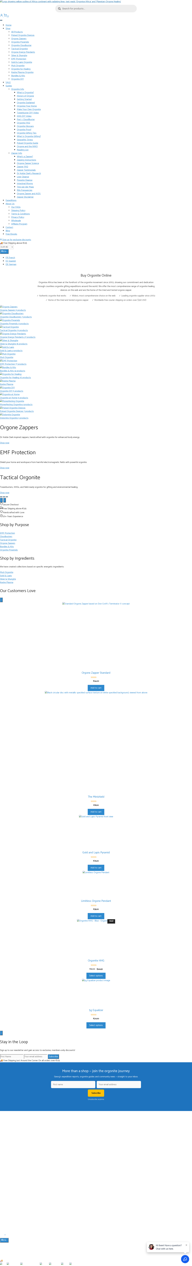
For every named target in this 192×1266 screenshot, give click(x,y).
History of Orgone (25, 96)
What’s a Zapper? (25, 157)
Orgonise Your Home (27, 106)
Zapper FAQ (22, 167)
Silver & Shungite (19, 55)
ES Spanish (11, 261)
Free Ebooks (11, 234)
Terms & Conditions (20, 214)
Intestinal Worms (25, 183)
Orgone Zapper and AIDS (29, 194)
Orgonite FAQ (23, 123)
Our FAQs (16, 207)
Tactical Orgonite (19, 49)
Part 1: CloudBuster (26, 119)
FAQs (8, 1201)
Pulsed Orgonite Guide (27, 143)
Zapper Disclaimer (25, 197)
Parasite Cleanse (24, 180)
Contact (9, 227)
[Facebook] (2, 1235)
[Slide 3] (7, 496)
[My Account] (2, 16)
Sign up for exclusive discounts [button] (16, 240)
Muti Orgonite (17, 66)
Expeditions (11, 200)
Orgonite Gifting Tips (26, 133)
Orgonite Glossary (25, 126)
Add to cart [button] (96, 688)
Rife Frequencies (24, 190)
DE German (11, 264)
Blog (8, 231)
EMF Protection (18, 59)
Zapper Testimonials (26, 170)
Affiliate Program (19, 224)
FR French (10, 258)
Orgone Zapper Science (28, 163)
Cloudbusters (11, 1156)
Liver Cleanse (23, 177)
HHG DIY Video (24, 116)
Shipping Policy (18, 210)
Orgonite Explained (26, 103)
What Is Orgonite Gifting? (29, 136)
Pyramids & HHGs (13, 1164)
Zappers (9, 1168)
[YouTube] (5, 1235)
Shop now (4, 443)
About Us (10, 204)
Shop (8, 28)
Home (8, 25)
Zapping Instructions (26, 160)
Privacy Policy (17, 217)
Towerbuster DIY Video (28, 113)
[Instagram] (8, 1235)
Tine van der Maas (25, 187)
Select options (96, 976)
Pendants (9, 1160)
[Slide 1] (1, 496)
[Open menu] (1, 20)
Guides (9, 86)
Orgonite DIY (17, 79)
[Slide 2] (4, 496)
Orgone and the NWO (27, 146)
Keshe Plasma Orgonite (22, 72)
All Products (17, 32)
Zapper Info (16, 153)
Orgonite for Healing (21, 69)
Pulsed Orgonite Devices (22, 35)
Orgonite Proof (24, 130)
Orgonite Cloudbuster (21, 45)
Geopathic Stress (25, 140)
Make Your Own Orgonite (29, 109)
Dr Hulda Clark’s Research (29, 173)
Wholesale (16, 221)
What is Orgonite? (25, 92)
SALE (8, 82)
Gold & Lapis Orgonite (21, 62)
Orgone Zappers (18, 39)
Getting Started (24, 99)
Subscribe (53, 1056)
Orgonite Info (17, 89)
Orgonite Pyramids (20, 42)
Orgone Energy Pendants (23, 52)
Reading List (23, 150)
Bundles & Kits (18, 76)
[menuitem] (99, 257)
